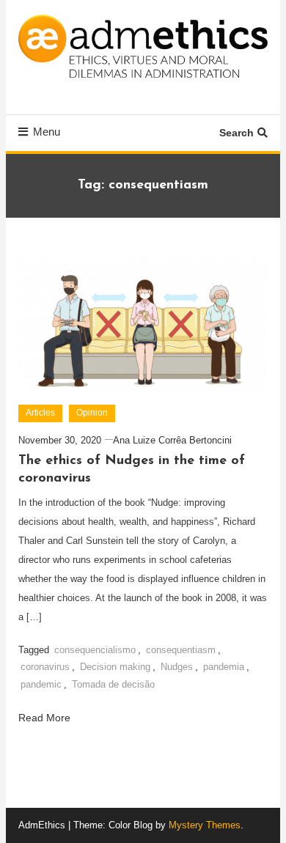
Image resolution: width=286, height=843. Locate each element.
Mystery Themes (205, 825)
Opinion (92, 413)
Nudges (177, 666)
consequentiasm (181, 649)
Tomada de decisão (113, 684)
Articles (40, 413)
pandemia (223, 666)
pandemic (41, 684)
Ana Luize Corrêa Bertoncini (172, 440)
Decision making (115, 666)
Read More (45, 718)
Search (236, 133)
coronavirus (45, 666)
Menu (46, 131)
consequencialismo (95, 649)
